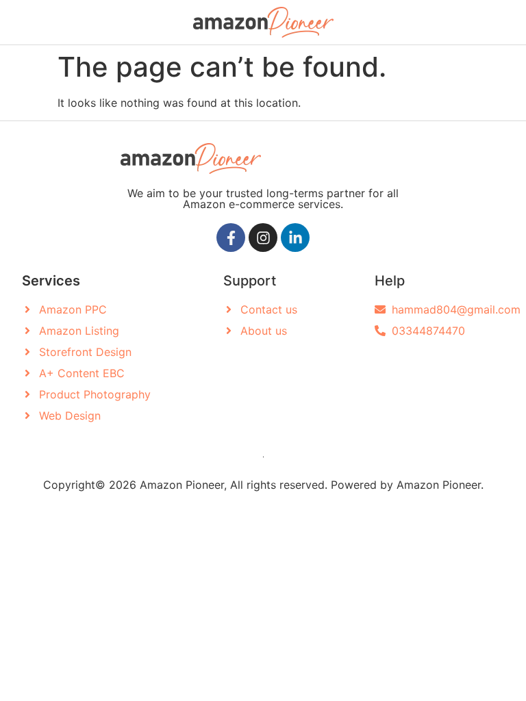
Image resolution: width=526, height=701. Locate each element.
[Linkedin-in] (295, 237)
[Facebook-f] (230, 237)
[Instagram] (263, 237)
